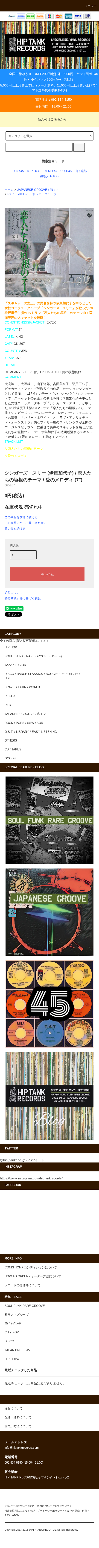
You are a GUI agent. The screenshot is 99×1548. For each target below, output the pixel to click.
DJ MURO (50, 171)
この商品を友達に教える (21, 517)
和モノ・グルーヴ (17, 1314)
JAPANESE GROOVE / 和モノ (38, 189)
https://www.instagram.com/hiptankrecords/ (31, 1178)
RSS (7, 1515)
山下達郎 (81, 171)
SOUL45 (66, 171)
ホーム (9, 189)
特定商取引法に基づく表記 (23, 598)
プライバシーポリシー (49, 1510)
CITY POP (12, 1332)
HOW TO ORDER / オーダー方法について (33, 1276)
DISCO (9, 1341)
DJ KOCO (33, 171)
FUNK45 (18, 171)
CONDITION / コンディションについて (31, 1267)
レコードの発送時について (23, 1285)
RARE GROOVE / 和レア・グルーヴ (31, 194)
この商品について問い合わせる (26, 523)
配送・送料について (40, 1506)
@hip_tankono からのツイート (22, 1160)
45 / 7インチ (13, 1323)
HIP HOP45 (12, 1359)
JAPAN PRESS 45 (17, 1350)
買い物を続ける (15, 528)
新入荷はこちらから (52, 119)
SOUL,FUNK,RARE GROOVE (25, 1306)
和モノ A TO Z (49, 176)
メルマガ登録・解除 (75, 1510)
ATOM (15, 1515)
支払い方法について (16, 1506)
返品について (14, 592)
